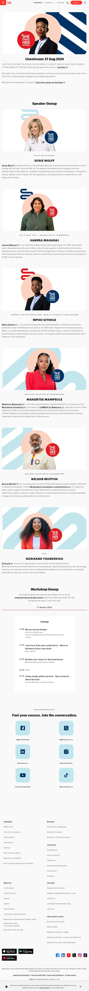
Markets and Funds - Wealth (58, 932)
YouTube (62, 67)
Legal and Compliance (21, 975)
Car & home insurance (12, 832)
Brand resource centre (56, 922)
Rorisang (7, 564)
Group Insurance (53, 855)
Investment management (57, 827)
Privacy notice (70, 975)
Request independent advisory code (61, 893)
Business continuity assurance (59, 837)
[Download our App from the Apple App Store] (9, 951)
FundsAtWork (52, 850)
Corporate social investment (15, 914)
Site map (50, 909)
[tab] (44, 607)
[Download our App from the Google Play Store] (25, 951)
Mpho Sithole (9, 325)
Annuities (50, 876)
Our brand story (10, 893)
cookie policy (44, 988)
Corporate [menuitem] (60, 3)
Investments (8, 842)
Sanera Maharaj (10, 245)
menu (3, 2)
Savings (7, 848)
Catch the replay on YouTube (50, 82)
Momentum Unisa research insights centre (20, 919)
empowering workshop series (29, 598)
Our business (9, 888)
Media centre (52, 927)
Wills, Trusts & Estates (12, 853)
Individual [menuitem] (38, 3)
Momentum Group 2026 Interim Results (12, 924)
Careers (7, 904)
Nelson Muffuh (10, 484)
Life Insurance (9, 837)
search (85, 2)
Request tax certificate (56, 888)
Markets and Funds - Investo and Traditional (64, 937)
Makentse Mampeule (13, 404)
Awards (6, 898)
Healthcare (51, 860)
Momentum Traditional (12, 858)
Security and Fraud (38, 975)
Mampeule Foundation (14, 407)
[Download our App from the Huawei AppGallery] (9, 958)
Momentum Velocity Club (13, 930)
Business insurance (54, 832)
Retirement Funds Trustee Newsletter (61, 943)
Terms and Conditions (55, 975)
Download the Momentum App (59, 904)
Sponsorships (9, 909)
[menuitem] (10, 3)
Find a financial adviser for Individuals (18, 863)
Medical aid (8, 827)
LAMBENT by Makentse (52, 407)
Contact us (51, 898)
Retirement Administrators (57, 866)
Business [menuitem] (49, 3)
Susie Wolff (8, 165)
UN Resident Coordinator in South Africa (50, 487)
